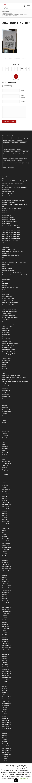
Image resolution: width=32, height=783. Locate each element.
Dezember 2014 (6, 697)
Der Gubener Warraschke (8, 196)
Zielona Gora (5, 319)
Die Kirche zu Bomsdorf (8, 211)
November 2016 (6, 647)
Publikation (5, 455)
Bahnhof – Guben (6, 339)
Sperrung (13, 162)
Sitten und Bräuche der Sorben (10, 302)
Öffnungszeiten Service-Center (10, 287)
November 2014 (6, 699)
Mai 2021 (4, 556)
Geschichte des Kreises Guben (10, 240)
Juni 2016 (4, 658)
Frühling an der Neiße (16, 147)
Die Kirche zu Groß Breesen (9, 213)
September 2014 (6, 703)
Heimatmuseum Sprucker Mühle (10, 255)
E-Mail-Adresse (23, 96)
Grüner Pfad (5, 247)
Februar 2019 (5, 600)
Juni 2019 (4, 594)
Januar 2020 (5, 583)
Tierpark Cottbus (6, 313)
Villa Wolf (4, 167)
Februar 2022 (5, 539)
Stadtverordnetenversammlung (16, 165)
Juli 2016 (4, 656)
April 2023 (4, 517)
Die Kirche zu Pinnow (7, 215)
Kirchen (4, 364)
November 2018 (6, 607)
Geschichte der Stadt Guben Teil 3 (11, 232)
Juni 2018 (4, 618)
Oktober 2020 (5, 571)
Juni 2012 (4, 761)
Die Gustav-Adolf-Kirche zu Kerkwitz (11, 208)
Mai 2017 (4, 635)
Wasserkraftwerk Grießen (8, 315)
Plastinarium (5, 294)
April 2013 (4, 739)
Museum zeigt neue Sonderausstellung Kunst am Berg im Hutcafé (14, 14)
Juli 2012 (4, 759)
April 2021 (4, 558)
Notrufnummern (6, 409)
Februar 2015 (5, 692)
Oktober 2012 (5, 752)
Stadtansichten (6, 461)
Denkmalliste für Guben (8, 191)
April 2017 (4, 637)
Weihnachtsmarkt (11, 167)
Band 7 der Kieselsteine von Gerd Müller (12, 183)
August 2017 (5, 628)
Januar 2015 (5, 694)
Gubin (4, 153)
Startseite (9, 13)
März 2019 (5, 598)
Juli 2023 (4, 511)
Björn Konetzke (20, 140)
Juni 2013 (4, 735)
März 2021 (5, 560)
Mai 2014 (4, 712)
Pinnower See (5, 292)
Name (22, 90)
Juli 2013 (4, 733)
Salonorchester (19, 160)
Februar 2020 (5, 581)
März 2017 (5, 639)
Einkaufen (4, 322)
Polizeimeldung (6, 453)
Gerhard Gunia (19, 149)
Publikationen (5, 332)
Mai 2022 (4, 532)
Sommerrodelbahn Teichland (9, 305)
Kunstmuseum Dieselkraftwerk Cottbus (12, 272)
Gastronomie (5, 398)
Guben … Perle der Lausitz (9, 249)
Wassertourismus (6, 396)
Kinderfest (12, 156)
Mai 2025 (4, 492)
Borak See (5, 185)
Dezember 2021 (6, 543)
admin (25, 58)
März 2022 (5, 536)
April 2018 (4, 622)
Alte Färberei (8, 138)
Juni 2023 (4, 513)
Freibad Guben (6, 223)
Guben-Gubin (17, 151)
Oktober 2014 (5, 701)
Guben (12, 151)
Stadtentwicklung (6, 463)
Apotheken (5, 405)
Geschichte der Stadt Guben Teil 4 (11, 234)
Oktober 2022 (5, 528)
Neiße (3, 281)
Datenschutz (5, 189)
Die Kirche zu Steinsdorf (8, 219)
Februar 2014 (5, 718)
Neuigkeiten (5, 11)
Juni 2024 (4, 496)
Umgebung (5, 470)
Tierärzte (4, 413)
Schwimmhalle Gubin (7, 300)
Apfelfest (20, 138)
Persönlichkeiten (6, 330)
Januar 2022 (5, 541)
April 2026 (4, 487)
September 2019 (6, 590)
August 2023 (5, 509)
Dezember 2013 (6, 722)
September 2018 (6, 611)
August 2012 (5, 756)
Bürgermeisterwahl (6, 142)
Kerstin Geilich (24, 153)
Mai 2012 (4, 763)
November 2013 (6, 724)
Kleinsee (4, 266)
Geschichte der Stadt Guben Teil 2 (11, 230)
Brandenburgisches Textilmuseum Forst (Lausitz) (14, 187)
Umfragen (4, 467)
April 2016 (4, 662)
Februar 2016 (5, 667)
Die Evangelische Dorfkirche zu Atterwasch (13, 200)
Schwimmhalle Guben (8, 298)
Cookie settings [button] (24, 778)
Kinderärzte (5, 407)
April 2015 (4, 688)
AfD (4, 138)
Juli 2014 (4, 707)
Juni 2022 (4, 530)
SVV (24, 165)
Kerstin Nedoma (6, 156)
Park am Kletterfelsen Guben (9, 352)
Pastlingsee (5, 290)
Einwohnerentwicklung (8, 324)
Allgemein (4, 433)
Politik (3, 450)
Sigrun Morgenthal (6, 162)
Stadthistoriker (19, 162)
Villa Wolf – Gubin (6, 358)
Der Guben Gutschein (8, 193)
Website (23, 101)
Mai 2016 (4, 660)
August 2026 (5, 485)
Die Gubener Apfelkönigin (8, 202)
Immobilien (5, 388)
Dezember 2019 (6, 586)
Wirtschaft (5, 474)
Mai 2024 (4, 498)
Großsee (4, 245)
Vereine (4, 392)
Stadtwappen (5, 337)
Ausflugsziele (5, 386)
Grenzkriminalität (6, 151)
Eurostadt (5, 144)
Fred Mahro (19, 144)
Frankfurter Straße (11, 144)
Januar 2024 (5, 502)
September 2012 (6, 754)
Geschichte (5, 328)
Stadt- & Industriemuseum (9, 309)
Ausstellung (5, 435)
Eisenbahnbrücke (23, 142)
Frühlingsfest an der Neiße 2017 (9, 149)
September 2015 (6, 677)
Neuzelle (4, 285)
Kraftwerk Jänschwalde (8, 270)
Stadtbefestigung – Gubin (8, 354)
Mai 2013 (4, 737)
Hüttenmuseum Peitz (7, 258)
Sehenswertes (6, 390)
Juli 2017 (4, 630)
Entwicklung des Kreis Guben (9, 221)
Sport (3, 459)
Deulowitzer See (6, 198)
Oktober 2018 (5, 609)
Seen (3, 373)
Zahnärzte (5, 403)
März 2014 (5, 716)
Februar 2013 (5, 744)
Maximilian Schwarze (23, 158)
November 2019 (6, 588)
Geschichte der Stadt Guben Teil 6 (11, 238)
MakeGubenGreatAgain (13, 158)
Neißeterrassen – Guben (8, 349)
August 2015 (5, 679)
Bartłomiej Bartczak (11, 140)
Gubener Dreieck (25, 151)
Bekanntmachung (6, 438)
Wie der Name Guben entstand (10, 317)
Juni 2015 (4, 684)
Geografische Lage (7, 326)
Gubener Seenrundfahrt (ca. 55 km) (11, 375)
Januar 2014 (5, 720)
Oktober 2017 (5, 626)
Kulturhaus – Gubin (7, 347)
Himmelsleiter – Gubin (8, 345)
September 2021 (6, 547)
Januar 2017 (5, 643)
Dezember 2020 (6, 566)
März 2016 (5, 665)
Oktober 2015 (5, 675)
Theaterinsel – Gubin (7, 356)
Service (4, 420)
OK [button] (16, 780)
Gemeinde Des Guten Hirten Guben (11, 226)
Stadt (3, 418)
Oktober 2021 (5, 545)
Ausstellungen (6, 360)
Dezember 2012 (6, 748)
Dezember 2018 (6, 605)
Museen (4, 366)
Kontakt (4, 422)
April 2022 (4, 534)
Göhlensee (5, 243)
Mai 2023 (4, 515)
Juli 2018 (4, 615)
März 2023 (5, 519)
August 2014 (5, 705)
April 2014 (4, 714)
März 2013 (5, 741)
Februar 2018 (5, 624)
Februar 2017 (5, 641)
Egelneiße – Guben (7, 341)
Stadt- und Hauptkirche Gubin (9, 311)
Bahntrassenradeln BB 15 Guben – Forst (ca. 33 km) (15, 181)
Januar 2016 (5, 669)
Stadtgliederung (6, 334)
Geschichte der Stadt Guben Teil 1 (11, 228)
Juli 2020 (4, 575)
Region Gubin (5, 371)
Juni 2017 (4, 633)
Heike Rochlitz (13, 153)
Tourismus (5, 416)
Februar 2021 (5, 562)
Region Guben (6, 369)
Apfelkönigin (26, 138)
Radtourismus (6, 394)
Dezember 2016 (6, 645)
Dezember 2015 (6, 671)
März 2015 (5, 690)
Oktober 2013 (5, 726)
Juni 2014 (4, 709)
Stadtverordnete (6, 165)
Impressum (5, 260)
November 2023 (6, 504)
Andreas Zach (15, 138)
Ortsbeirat (13, 160)
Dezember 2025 (6, 489)
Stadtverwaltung (6, 411)
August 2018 (5, 613)
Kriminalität (5, 158)
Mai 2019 (4, 596)
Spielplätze (5, 307)
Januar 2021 (5, 564)
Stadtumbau (25, 162)
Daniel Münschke (15, 142)
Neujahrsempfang (6, 160)
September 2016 (6, 652)
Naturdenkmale (6, 279)
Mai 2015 (4, 686)
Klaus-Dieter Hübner (20, 156)
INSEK (19, 153)
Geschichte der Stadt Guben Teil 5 (11, 236)
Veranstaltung (5, 472)
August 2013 (5, 731)
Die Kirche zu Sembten (8, 217)
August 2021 (5, 549)
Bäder (3, 179)
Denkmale (5, 362)
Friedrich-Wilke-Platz (7, 147)
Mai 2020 (4, 579)
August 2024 (5, 494)
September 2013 (6, 729)
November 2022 (6, 526)
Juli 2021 (4, 551)
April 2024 (4, 500)
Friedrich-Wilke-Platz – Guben (10, 343)
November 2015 (6, 673)
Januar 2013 (5, 746)
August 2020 (5, 573)
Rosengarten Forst (7, 296)
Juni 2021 (4, 554)
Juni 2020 (4, 577)
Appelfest (5, 140)
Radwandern (5, 457)
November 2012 (6, 750)
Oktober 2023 (5, 507)
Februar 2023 (5, 521)
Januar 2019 (5, 603)
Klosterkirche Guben (7, 268)
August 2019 (5, 592)
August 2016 (5, 654)
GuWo (8, 153)
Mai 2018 (4, 620)
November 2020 (6, 568)
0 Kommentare (17, 58)
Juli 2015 (4, 682)
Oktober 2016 (5, 650)
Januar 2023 (5, 524)
